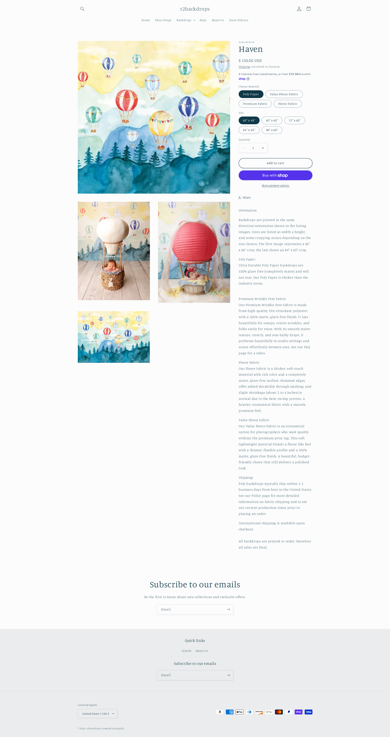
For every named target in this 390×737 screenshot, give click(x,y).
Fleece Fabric (288, 104)
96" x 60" (272, 130)
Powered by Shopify (113, 728)
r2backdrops (93, 728)
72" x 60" (295, 120)
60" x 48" (249, 120)
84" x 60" (249, 130)
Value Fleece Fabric (284, 94)
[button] (82, 8)
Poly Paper (251, 94)
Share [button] (247, 197)
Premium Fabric (255, 104)
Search (186, 651)
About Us (202, 651)
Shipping (244, 66)
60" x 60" (272, 120)
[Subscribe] (228, 609)
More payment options (275, 185)
